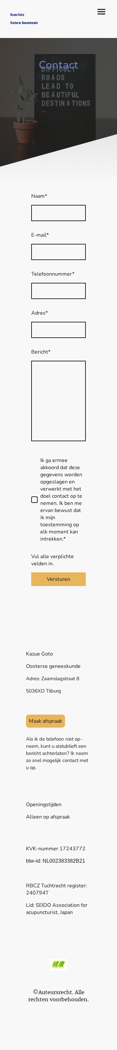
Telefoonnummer (52, 274)
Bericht (40, 352)
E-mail (40, 235)
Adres (39, 313)
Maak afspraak (45, 721)
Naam (39, 196)
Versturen (58, 579)
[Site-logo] (31, 28)
